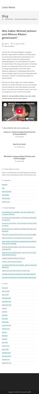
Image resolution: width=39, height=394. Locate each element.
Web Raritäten (9, 46)
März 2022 (5, 318)
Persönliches (5, 195)
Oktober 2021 (6, 329)
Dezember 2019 (6, 352)
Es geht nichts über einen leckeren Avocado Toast (16, 270)
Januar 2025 (5, 294)
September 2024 (6, 305)
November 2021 (6, 325)
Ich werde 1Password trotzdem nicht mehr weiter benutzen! (19, 274)
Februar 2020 (5, 346)
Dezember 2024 (6, 298)
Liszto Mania (8, 7)
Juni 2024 (4, 311)
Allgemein (4, 184)
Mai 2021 (4, 332)
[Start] (2, 19)
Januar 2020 (5, 349)
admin (6, 44)
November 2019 (6, 356)
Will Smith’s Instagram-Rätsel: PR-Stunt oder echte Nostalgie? (19, 157)
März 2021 (5, 335)
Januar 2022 (5, 322)
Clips (3, 188)
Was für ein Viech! (19, 144)
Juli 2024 (4, 308)
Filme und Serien (6, 191)
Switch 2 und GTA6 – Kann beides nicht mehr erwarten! (17, 238)
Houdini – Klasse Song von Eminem (12, 261)
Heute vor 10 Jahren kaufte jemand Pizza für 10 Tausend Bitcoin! (19, 133)
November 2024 (6, 301)
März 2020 (5, 342)
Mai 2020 (4, 339)
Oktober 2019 (6, 359)
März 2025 (5, 288)
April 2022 (4, 315)
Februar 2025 (5, 291)
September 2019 (6, 363)
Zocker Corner (6, 201)
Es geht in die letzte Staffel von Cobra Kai (13, 258)
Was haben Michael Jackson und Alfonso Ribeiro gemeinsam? (19, 277)
